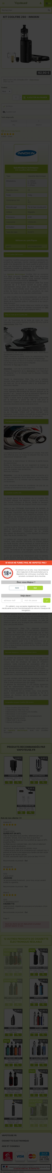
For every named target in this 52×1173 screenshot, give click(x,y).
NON (17, 588)
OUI (35, 588)
